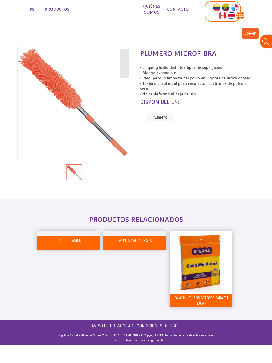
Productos (57, 9)
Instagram (30, 28)
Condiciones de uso (157, 325)
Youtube (20, 28)
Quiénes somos (151, 9)
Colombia (9, 40)
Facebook (9, 28)
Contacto (178, 9)
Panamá (30, 40)
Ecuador (20, 40)
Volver (250, 33)
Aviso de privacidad (112, 325)
